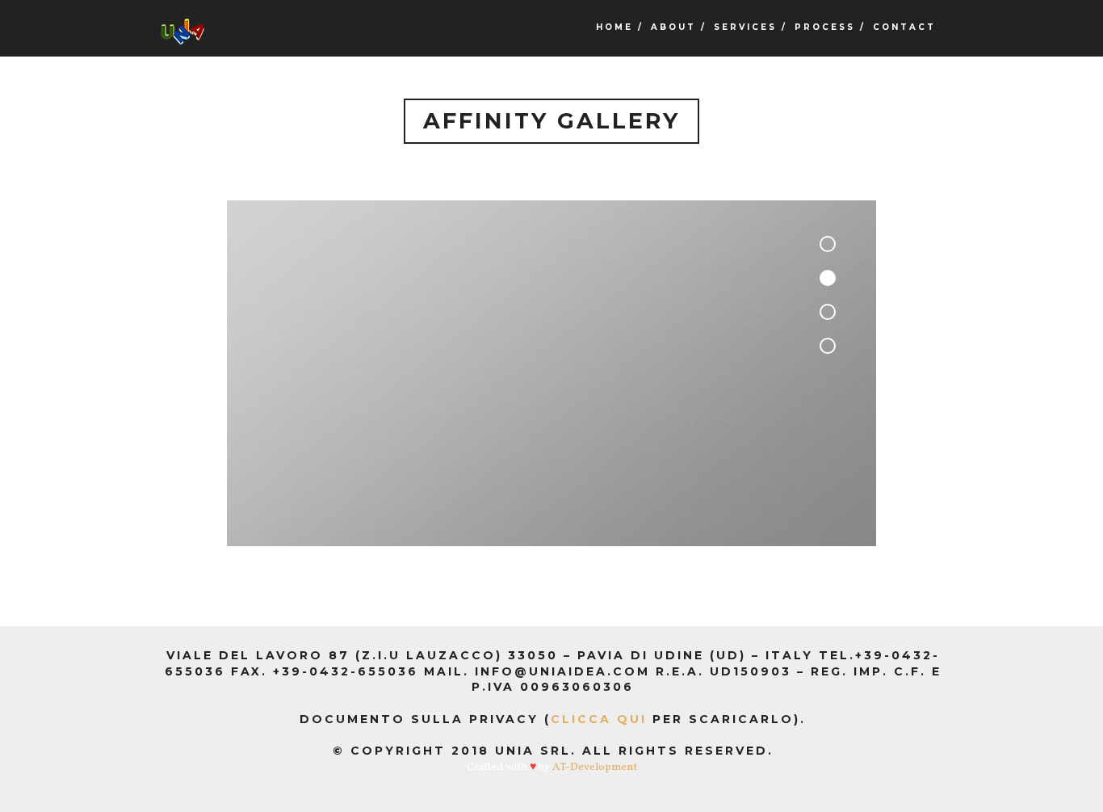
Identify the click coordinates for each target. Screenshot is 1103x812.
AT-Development (594, 767)
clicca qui (599, 719)
